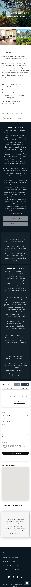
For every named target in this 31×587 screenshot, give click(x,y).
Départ (4, 418)
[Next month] (27, 384)
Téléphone (5, 436)
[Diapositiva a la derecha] (19, 47)
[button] (2, 2)
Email (3, 430)
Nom (3, 424)
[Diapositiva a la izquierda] (11, 47)
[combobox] (27, 2)
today (17, 384)
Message (4, 442)
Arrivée (4, 412)
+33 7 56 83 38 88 (15, 459)
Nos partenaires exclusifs (12, 565)
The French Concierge (13, 584)
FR (27, 2)
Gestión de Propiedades (11, 557)
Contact (6, 553)
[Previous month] (23, 384)
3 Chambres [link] (15, 224)
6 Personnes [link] (15, 218)
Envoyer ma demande (15, 453)
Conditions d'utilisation (11, 569)
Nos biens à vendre (9, 561)
